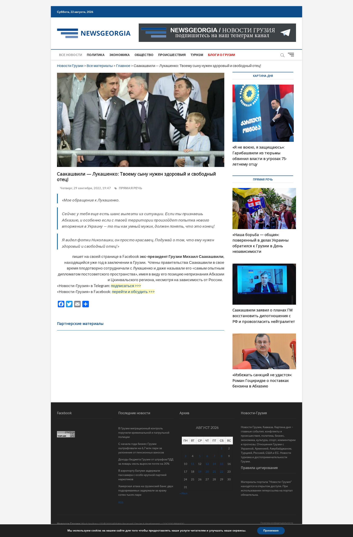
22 (221, 471)
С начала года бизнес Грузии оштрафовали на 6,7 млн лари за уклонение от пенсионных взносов (141, 448)
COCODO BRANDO (173, 523)
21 (214, 471)
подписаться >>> (126, 285)
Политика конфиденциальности (276, 522)
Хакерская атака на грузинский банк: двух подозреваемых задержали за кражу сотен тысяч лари (145, 490)
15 (221, 463)
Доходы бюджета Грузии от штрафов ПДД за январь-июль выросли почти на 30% (145, 461)
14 (214, 463)
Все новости (70, 55)
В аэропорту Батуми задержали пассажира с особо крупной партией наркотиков (142, 475)
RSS (120, 502)
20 (207, 471)
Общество (144, 55)
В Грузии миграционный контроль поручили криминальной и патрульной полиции (143, 432)
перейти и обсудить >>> (133, 291)
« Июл (183, 493)
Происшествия (172, 55)
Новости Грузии (68, 523)
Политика (96, 55)
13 (207, 463)
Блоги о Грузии (221, 55)
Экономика (119, 55)
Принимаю (271, 531)
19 (199, 471)
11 (192, 463)
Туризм (197, 55)
